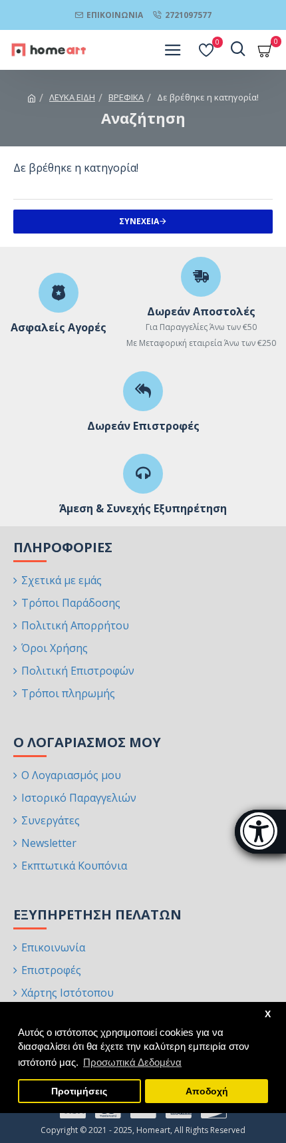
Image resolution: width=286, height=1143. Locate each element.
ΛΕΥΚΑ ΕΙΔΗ (72, 97)
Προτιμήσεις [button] (79, 1091)
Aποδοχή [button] (207, 1091)
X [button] (268, 1014)
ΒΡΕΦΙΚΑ (126, 97)
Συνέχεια (139, 221)
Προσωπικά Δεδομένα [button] (132, 1062)
